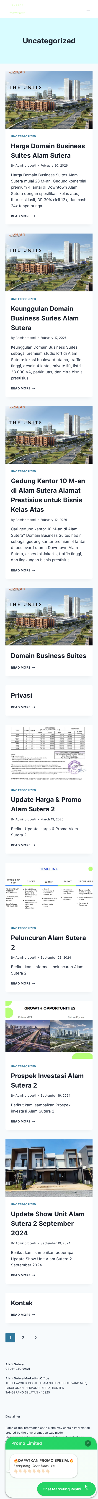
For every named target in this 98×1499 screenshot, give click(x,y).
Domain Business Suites (48, 656)
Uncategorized (23, 136)
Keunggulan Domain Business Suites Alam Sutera (45, 318)
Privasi (21, 695)
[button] (88, 1443)
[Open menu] (88, 8)
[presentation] (49, 100)
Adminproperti (25, 165)
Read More (23, 216)
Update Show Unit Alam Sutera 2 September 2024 (48, 1223)
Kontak (22, 1303)
